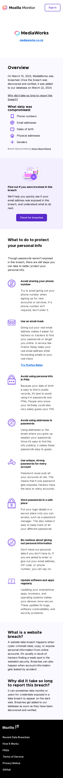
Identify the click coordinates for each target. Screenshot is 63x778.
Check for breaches (31, 217)
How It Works (11, 743)
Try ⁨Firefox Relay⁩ (32, 365)
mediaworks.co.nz (31, 40)
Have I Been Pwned (41, 149)
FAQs (6, 750)
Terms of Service (13, 756)
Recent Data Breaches (16, 737)
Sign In (53, 7)
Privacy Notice (11, 763)
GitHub (7, 769)
